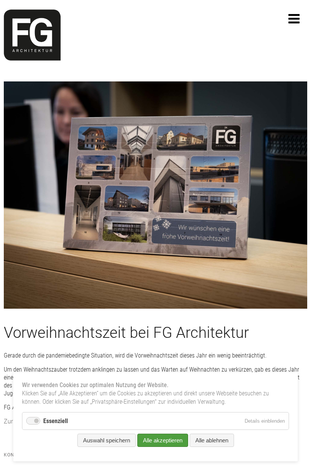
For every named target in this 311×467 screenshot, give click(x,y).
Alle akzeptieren (162, 440)
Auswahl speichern (106, 440)
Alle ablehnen (211, 440)
